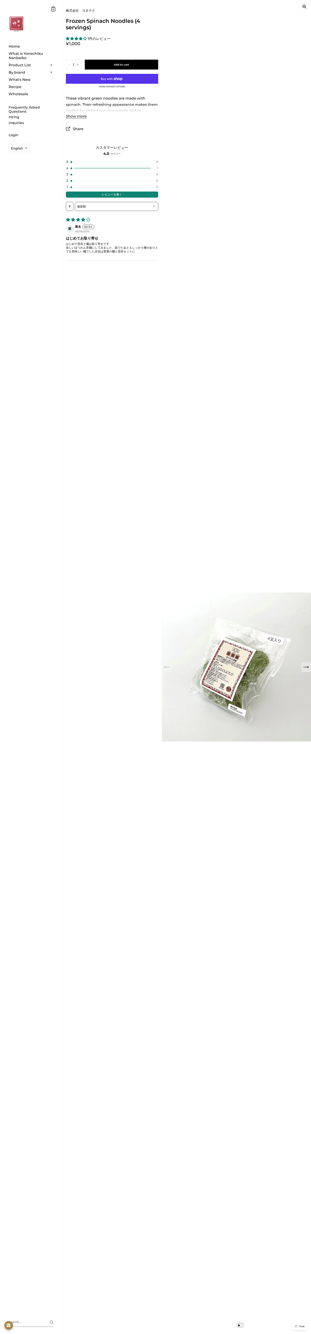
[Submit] (51, 1322)
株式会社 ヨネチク (80, 10)
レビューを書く (112, 194)
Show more (76, 116)
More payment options (112, 87)
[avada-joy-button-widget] (8, 1325)
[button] (77, 38)
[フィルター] (69, 206)
